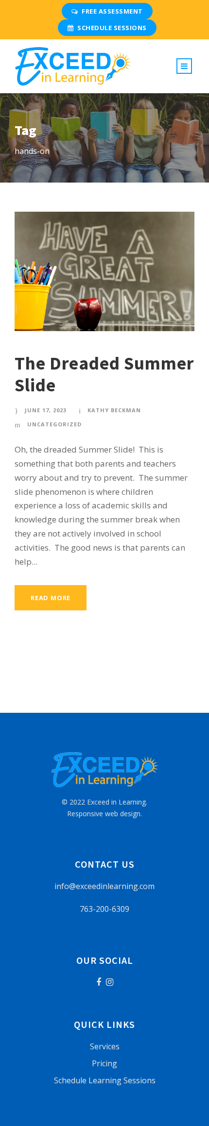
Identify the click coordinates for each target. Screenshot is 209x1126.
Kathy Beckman (114, 410)
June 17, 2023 (46, 410)
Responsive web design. (104, 813)
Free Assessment (112, 11)
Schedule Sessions (112, 27)
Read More (50, 597)
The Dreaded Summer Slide (104, 374)
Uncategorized (54, 424)
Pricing (104, 1063)
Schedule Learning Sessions (105, 1080)
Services (105, 1046)
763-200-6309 (104, 909)
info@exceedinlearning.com (104, 886)
